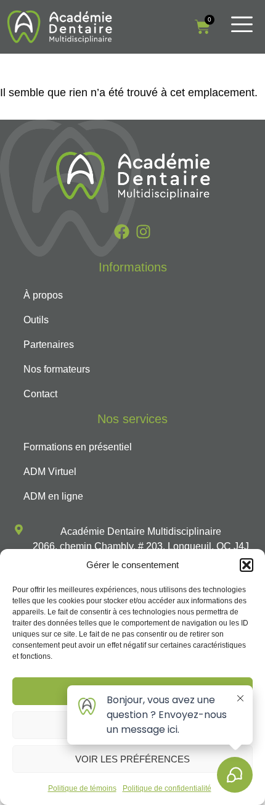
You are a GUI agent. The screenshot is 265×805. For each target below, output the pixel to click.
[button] (246, 565)
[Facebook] (121, 231)
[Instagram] (143, 231)
